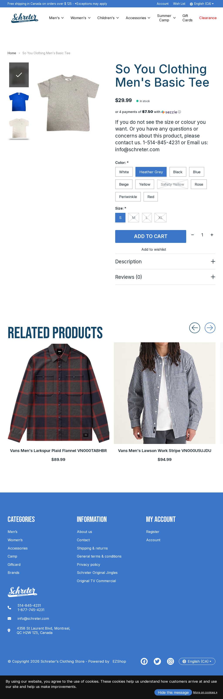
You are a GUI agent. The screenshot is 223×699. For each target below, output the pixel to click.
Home (12, 53)
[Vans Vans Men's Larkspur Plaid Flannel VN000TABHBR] (58, 393)
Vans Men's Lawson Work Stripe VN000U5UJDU (164, 450)
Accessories (136, 18)
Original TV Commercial (96, 581)
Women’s (15, 540)
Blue (197, 172)
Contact (83, 540)
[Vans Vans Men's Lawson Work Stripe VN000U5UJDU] (165, 393)
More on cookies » (205, 692)
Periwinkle (128, 197)
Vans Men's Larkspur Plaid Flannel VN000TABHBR (58, 450)
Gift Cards (187, 17)
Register (152, 531)
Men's (54, 18)
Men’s (12, 531)
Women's (78, 18)
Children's (106, 18)
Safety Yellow (172, 184)
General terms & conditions (99, 556)
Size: (120, 208)
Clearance (208, 18)
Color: (122, 162)
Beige (124, 184)
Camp (12, 556)
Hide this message (173, 692)
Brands (13, 572)
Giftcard (14, 564)
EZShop (118, 661)
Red (150, 197)
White (124, 172)
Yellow (144, 184)
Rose (199, 184)
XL (160, 217)
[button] (165, 112)
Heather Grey (151, 172)
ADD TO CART (150, 236)
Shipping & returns (92, 548)
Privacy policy (88, 564)
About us (84, 531)
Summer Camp (164, 17)
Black (177, 172)
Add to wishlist (153, 249)
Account (153, 540)
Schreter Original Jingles (97, 572)
